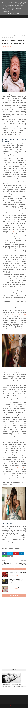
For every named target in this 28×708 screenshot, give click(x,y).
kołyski (15, 232)
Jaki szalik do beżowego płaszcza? (16, 587)
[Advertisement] (14, 25)
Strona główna (5, 35)
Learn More (11, 13)
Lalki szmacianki (20, 467)
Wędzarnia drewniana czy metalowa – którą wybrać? (17, 573)
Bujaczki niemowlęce (19, 314)
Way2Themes (16, 706)
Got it (18, 13)
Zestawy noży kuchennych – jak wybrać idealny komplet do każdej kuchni (16, 581)
